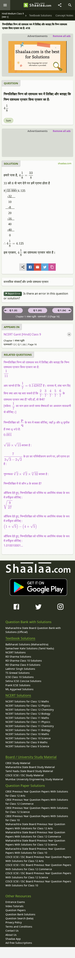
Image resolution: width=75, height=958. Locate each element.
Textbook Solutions (20, 638)
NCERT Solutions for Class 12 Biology (27, 713)
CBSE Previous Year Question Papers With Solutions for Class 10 (36, 818)
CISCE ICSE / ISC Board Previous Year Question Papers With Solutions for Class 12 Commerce (38, 867)
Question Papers (15, 910)
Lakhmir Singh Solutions (20, 669)
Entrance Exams (15, 902)
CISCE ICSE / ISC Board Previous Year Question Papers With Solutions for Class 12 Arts (38, 859)
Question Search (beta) (19, 918)
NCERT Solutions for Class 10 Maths (27, 734)
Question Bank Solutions (20, 914)
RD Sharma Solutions (18, 656)
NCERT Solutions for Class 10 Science (28, 738)
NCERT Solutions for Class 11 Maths (27, 718)
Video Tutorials (14, 906)
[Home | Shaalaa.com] (26, 5)
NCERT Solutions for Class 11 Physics (27, 722)
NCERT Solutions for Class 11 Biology (27, 730)
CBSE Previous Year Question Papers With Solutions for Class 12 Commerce (36, 801)
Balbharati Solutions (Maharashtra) (26, 644)
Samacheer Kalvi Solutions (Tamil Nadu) (29, 648)
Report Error (13, 293)
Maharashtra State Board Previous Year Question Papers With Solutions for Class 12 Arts (35, 826)
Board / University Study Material (31, 757)
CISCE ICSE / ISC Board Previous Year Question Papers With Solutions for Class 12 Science (38, 875)
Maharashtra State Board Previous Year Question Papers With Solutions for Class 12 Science (35, 842)
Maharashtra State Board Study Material (30, 767)
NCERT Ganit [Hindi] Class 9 (22, 334)
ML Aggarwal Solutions (19, 689)
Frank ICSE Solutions (17, 685)
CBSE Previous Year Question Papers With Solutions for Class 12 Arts (36, 793)
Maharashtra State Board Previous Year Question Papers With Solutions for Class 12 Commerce (35, 834)
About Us (11, 934)
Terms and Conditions (18, 926)
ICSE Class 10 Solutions (19, 677)
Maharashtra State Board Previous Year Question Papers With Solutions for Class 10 (35, 850)
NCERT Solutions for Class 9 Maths (26, 742)
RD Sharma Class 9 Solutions (22, 664)
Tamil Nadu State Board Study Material (29, 771)
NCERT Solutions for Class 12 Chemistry (29, 709)
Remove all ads (61, 36)
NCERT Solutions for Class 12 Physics (27, 705)
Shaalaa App (13, 938)
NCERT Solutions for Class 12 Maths (27, 701)
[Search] (70, 5)
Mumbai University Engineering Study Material (34, 779)
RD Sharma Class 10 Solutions (23, 660)
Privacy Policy (13, 922)
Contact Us (12, 930)
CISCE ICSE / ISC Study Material (24, 775)
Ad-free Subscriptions (18, 943)
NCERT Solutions (15, 652)
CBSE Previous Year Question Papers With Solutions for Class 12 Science (36, 810)
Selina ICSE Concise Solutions (23, 681)
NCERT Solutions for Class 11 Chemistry (29, 726)
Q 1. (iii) (37, 310)
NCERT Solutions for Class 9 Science (27, 746)
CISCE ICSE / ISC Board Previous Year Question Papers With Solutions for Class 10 (38, 883)
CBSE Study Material (17, 763)
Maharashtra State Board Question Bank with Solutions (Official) (33, 630)
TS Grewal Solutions (17, 673)
